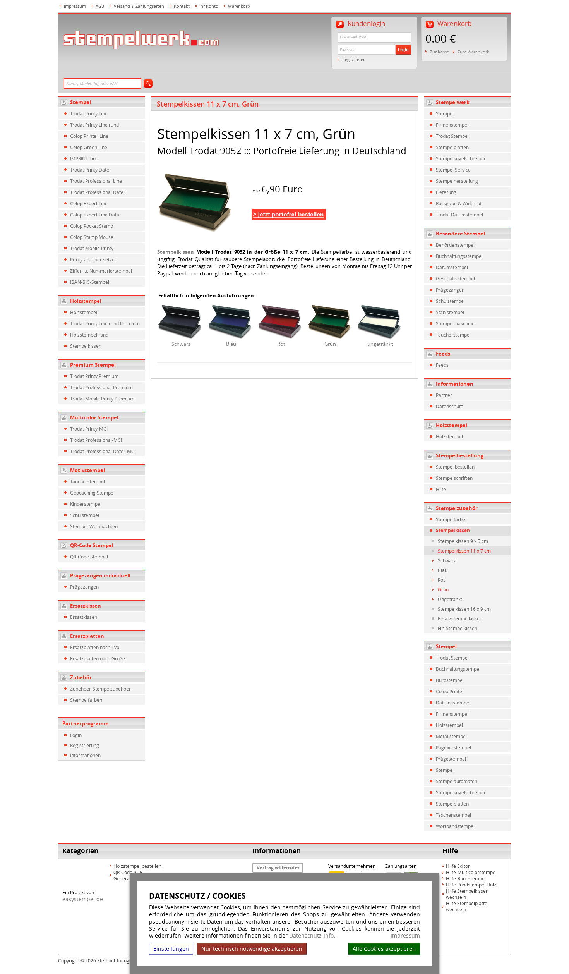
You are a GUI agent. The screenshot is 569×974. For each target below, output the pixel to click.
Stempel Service (453, 170)
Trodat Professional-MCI (96, 440)
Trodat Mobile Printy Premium (102, 398)
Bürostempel (450, 680)
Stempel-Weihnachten (94, 526)
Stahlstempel (450, 312)
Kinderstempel (85, 504)
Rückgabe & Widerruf (459, 203)
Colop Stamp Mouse (91, 237)
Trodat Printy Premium (94, 376)
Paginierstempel (453, 747)
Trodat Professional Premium (101, 387)
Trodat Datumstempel (459, 214)
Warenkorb (239, 6)
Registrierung (84, 745)
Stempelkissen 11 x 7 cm (464, 551)
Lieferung (446, 192)
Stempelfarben (86, 700)
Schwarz (180, 343)
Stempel (80, 102)
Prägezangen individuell (100, 575)
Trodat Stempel (452, 136)
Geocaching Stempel (92, 493)
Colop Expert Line (89, 203)
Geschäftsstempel (455, 278)
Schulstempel (84, 515)
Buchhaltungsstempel (459, 256)
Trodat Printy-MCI (89, 429)
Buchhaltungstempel (458, 669)
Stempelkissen (85, 346)
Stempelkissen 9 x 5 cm (463, 541)
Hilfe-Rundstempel (466, 878)
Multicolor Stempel (94, 417)
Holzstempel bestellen (137, 866)
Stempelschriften (454, 478)
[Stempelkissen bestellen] (203, 201)
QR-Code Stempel (91, 545)
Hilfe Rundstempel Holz (471, 884)
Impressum (405, 935)
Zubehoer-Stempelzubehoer (100, 688)
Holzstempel (85, 300)
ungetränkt (380, 343)
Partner (444, 395)
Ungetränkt (450, 599)
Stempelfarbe (450, 519)
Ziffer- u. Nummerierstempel (101, 271)
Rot (281, 343)
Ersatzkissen (85, 605)
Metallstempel (451, 736)
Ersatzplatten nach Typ (94, 647)
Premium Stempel (93, 364)
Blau (231, 343)
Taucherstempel (87, 481)
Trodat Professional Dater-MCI (102, 451)
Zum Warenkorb (474, 52)
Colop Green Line (88, 147)
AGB (100, 6)
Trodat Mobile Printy (91, 248)
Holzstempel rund (89, 335)
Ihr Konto (208, 6)
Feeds (442, 365)
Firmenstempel (452, 125)
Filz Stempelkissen (457, 628)
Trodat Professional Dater (97, 192)
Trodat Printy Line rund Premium (105, 323)
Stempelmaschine (455, 323)
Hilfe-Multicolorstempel (471, 872)
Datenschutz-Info (311, 935)
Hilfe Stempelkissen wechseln (467, 894)
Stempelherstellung (457, 181)
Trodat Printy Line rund (94, 125)
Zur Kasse (439, 52)
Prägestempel (451, 759)
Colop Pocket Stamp (91, 226)
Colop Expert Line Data (94, 214)
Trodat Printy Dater (90, 170)
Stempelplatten (452, 147)
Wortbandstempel (455, 826)
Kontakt (182, 6)
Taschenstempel (453, 815)
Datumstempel (452, 267)
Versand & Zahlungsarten (139, 6)
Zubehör (81, 677)
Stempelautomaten (456, 781)
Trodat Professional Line (96, 181)
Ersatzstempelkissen (460, 618)
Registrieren (354, 59)
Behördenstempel (455, 245)
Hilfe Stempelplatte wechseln (466, 906)
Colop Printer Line (89, 136)
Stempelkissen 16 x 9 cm (464, 609)
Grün (330, 343)
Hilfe (441, 489)
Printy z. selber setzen (93, 259)
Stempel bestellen (455, 467)
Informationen (85, 755)
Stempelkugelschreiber (461, 158)
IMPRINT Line (84, 158)
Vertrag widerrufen (279, 867)
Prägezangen (84, 587)
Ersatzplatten (87, 635)
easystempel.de (82, 899)
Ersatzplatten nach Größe (97, 658)
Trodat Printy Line (89, 113)
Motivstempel (87, 470)
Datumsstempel (453, 702)
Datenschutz (449, 406)
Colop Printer (450, 691)
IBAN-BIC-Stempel (89, 282)
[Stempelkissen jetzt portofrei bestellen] (288, 209)
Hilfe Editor (458, 866)
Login (403, 49)
